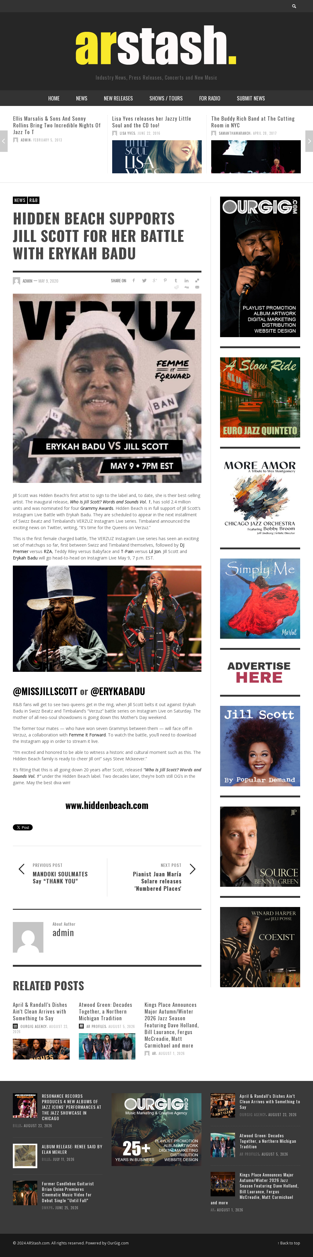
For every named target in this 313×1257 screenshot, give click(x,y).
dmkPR (47, 1207)
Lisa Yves (28, 133)
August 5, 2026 (122, 1026)
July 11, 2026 (64, 1159)
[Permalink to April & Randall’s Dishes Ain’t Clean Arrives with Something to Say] (41, 1049)
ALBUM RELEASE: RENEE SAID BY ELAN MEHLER (72, 1149)
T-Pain (127, 551)
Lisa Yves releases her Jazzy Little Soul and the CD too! (52, 122)
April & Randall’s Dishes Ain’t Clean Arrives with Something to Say (40, 1011)
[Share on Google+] (155, 280)
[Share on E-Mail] (197, 287)
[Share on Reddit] (176, 287)
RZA (48, 551)
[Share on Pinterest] (165, 280)
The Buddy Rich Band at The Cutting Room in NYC (154, 122)
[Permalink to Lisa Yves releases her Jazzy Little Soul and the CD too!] (58, 156)
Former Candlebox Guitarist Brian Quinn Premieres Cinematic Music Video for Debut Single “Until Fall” (68, 1191)
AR (154, 1053)
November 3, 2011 (246, 160)
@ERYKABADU (117, 691)
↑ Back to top (289, 1242)
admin (224, 160)
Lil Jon (155, 551)
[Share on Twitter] (144, 280)
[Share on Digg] (186, 287)
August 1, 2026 (172, 1053)
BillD (17, 1125)
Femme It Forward (87, 735)
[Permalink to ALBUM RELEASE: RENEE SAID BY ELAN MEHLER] (25, 1155)
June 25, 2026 (67, 1207)
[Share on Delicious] (197, 280)
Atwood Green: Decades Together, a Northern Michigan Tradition (105, 1011)
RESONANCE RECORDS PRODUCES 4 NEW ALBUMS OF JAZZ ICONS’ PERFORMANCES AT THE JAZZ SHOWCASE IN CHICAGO (71, 1107)
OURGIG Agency (33, 1026)
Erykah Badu (25, 558)
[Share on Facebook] (133, 280)
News (20, 200)
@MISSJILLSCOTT (45, 691)
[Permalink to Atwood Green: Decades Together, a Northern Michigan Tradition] (107, 1046)
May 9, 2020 (48, 281)
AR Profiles (96, 1026)
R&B (33, 200)
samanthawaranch (136, 133)
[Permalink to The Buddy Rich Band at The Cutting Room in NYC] (157, 156)
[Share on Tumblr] (176, 280)
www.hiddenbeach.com (107, 805)
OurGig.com (118, 1242)
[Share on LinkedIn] (186, 280)
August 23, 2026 (38, 1125)
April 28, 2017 (166, 133)
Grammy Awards (96, 508)
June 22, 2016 (50, 133)
